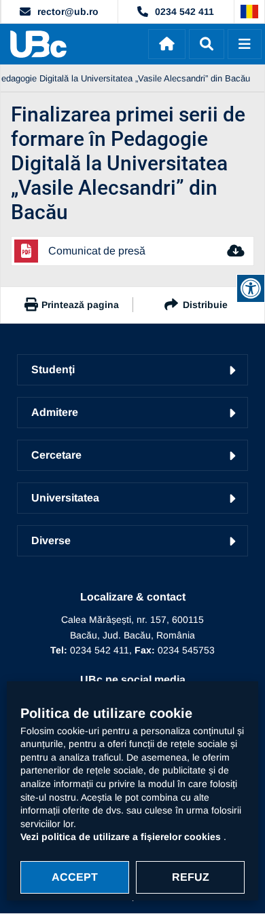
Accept (75, 877)
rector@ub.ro (68, 11)
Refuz (190, 877)
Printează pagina (80, 304)
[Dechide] (206, 44)
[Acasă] (167, 44)
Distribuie (205, 304)
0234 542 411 (184, 11)
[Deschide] (245, 44)
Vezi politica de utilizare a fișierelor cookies (122, 836)
